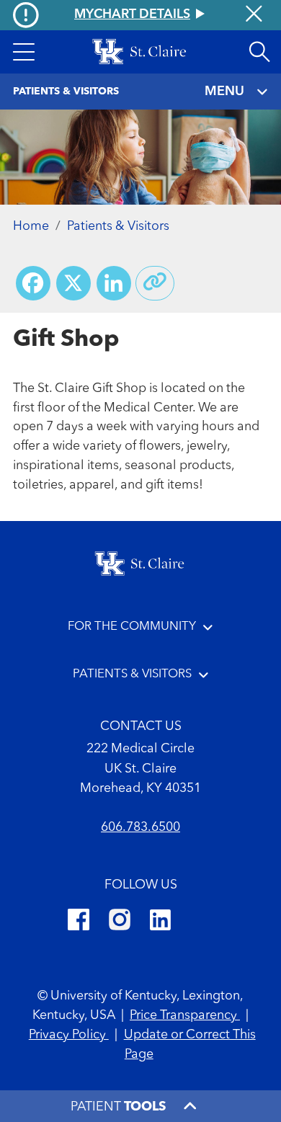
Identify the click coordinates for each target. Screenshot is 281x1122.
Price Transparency (185, 1016)
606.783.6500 (140, 828)
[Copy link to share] (154, 283)
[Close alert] (254, 15)
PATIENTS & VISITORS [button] (132, 674)
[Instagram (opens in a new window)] (119, 922)
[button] (24, 52)
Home (31, 227)
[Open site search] (259, 52)
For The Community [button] (132, 626)
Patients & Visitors (118, 227)
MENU (224, 91)
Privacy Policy (69, 1035)
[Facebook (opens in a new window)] (78, 922)
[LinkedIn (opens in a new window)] (160, 922)
